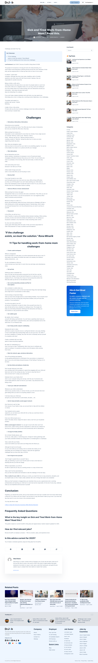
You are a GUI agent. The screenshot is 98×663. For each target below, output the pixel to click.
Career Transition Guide (73, 156)
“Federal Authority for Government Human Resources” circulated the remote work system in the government (71, 603)
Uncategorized (70, 273)
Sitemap (36, 639)
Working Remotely (54, 37)
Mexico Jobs (70, 215)
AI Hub (55, 2)
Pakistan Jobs (70, 227)
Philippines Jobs (71, 229)
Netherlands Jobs (71, 221)
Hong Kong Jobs (71, 182)
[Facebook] (10, 549)
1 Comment (62, 37)
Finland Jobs (70, 171)
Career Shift (70, 154)
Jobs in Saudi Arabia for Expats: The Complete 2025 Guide (17, 620)
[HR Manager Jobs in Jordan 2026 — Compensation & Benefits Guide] (75, 621)
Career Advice (70, 152)
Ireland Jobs (70, 192)
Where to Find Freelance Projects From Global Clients (81, 85)
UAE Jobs (69, 270)
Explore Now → (75, 311)
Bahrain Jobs (70, 140)
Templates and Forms (72, 264)
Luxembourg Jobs (71, 210)
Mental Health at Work (72, 213)
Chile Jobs (69, 157)
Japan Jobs (70, 194)
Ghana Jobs (70, 175)
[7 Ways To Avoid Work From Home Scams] (41, 593)
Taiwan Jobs (70, 263)
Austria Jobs (70, 138)
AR (83, 2)
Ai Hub (68, 129)
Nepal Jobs (69, 219)
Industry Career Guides (72, 191)
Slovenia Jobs (70, 250)
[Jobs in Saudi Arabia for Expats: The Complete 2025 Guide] (7, 621)
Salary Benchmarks (71, 241)
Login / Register (75, 2)
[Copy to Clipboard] (56, 549)
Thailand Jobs (70, 266)
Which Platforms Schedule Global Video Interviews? (81, 68)
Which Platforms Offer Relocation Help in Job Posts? (82, 101)
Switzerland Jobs (71, 261)
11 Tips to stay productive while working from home (85, 601)
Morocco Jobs (70, 217)
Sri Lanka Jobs (70, 256)
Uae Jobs (69, 271)
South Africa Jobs (71, 252)
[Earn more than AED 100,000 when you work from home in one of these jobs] (56, 593)
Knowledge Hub (71, 199)
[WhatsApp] (45, 549)
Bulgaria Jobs (70, 150)
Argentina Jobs (70, 135)
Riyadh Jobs (70, 238)
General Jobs (70, 173)
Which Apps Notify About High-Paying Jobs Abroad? (81, 118)
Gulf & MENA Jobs (71, 178)
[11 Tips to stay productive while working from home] (86, 593)
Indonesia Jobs (70, 189)
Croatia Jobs (70, 159)
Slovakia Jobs (70, 249)
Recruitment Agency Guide (73, 236)
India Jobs (69, 187)
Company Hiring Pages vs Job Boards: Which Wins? (81, 76)
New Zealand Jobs (71, 222)
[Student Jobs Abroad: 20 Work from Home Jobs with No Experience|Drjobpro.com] (26, 593)
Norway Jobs (70, 226)
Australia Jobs (70, 136)
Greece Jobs (70, 177)
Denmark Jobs (70, 163)
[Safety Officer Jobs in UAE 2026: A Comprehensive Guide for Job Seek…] (29, 621)
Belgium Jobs (70, 145)
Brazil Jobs (69, 149)
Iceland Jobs (70, 185)
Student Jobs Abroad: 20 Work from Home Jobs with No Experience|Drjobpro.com (26, 603)
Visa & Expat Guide (71, 277)
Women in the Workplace (73, 278)
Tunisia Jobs (70, 268)
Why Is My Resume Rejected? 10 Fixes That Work (81, 110)
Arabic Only (70, 133)
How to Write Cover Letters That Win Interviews (81, 93)
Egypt (68, 168)
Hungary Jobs (70, 184)
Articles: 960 (16, 570)
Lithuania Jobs (70, 208)
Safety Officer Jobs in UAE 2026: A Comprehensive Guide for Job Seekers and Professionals (62, 621)
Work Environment (71, 280)
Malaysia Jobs (70, 212)
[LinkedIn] (33, 549)
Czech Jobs (70, 161)
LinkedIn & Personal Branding (74, 207)
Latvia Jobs (70, 205)
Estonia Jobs (70, 170)
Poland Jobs (70, 231)
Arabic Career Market (72, 131)
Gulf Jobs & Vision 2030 (73, 180)
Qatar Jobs (69, 233)
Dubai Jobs (69, 164)
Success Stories (71, 257)
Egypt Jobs (69, 166)
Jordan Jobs (70, 196)
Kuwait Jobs (70, 201)
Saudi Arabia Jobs (71, 243)
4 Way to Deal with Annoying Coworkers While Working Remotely (21, 504)
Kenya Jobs (69, 198)
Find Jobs (42, 2)
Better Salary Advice (72, 147)
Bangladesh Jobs (71, 143)
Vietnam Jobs (70, 275)
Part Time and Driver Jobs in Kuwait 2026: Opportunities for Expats (11, 601)
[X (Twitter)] (22, 549)
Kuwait (68, 203)
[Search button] (91, 50)
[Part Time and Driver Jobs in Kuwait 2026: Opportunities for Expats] (11, 593)
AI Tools (49, 2)
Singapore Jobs (71, 245)
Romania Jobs (70, 240)
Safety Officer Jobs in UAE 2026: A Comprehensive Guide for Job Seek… (40, 620)
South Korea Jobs (71, 254)
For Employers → (89, 2)
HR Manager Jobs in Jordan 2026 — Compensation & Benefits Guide (84, 620)
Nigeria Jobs (70, 224)
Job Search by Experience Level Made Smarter (81, 60)
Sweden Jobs (70, 259)
